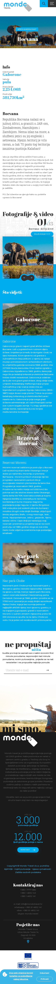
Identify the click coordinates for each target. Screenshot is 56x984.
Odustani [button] (44, 973)
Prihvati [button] (45, 979)
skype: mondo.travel (28, 913)
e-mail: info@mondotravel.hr (28, 904)
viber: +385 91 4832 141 (28, 910)
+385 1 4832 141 (28, 896)
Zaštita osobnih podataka (28, 872)
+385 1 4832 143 (28, 893)
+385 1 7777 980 (28, 889)
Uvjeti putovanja (22, 869)
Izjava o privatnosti (41, 869)
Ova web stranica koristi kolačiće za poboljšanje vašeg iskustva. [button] (21, 976)
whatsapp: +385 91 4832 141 (28, 907)
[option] (28, 257)
